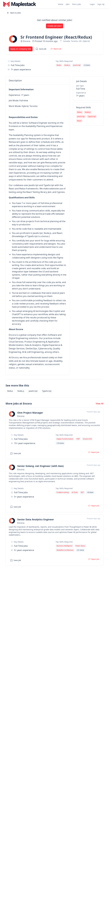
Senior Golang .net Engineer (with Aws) (40, 466)
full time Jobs (18, 65)
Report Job (57, 49)
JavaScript (33, 391)
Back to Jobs (15, 12)
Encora (26, 41)
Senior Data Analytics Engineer (35, 519)
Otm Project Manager (30, 412)
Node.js (20, 391)
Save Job (42, 49)
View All (99, 403)
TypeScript (46, 391)
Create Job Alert (55, 26)
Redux (10, 391)
